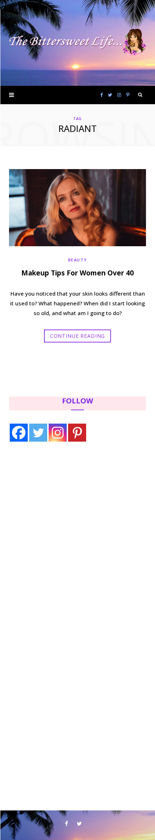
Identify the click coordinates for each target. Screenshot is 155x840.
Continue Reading (77, 335)
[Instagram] (58, 433)
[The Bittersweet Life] (77, 43)
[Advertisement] (54, 507)
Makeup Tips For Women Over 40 (77, 273)
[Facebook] (19, 433)
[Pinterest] (77, 433)
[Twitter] (38, 433)
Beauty (77, 259)
